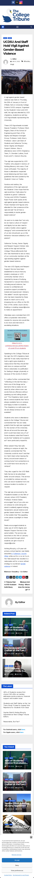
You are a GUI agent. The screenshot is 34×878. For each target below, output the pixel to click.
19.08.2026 (10, 787)
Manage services (16, 854)
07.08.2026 (10, 809)
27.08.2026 (10, 766)
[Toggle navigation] (17, 27)
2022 (5, 38)
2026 (6, 624)
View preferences (17, 870)
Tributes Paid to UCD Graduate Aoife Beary (10, 584)
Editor (15, 59)
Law (11, 824)
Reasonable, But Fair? (11, 722)
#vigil (12, 64)
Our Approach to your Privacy (21, 875)
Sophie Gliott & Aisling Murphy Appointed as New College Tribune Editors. (16, 715)
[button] (31, 837)
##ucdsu (27, 61)
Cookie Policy (8, 875)
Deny (17, 865)
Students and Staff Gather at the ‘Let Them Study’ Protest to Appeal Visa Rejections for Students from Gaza (16, 705)
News (9, 38)
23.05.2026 (10, 830)
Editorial (12, 800)
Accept (17, 860)
